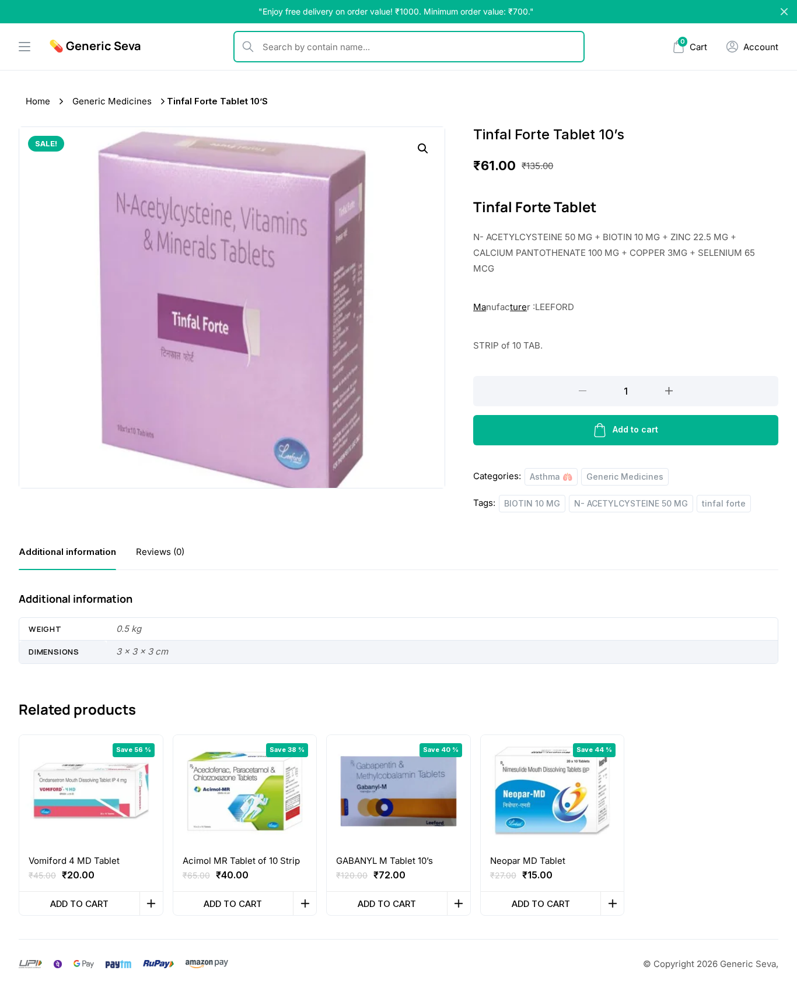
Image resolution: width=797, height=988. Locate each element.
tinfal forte (724, 503)
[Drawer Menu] (24, 46)
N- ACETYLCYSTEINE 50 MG (631, 503)
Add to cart (635, 429)
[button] (423, 148)
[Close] (784, 11)
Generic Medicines (112, 101)
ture (518, 306)
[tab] (67, 551)
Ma (479, 306)
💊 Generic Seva (95, 46)
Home (38, 101)
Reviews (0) (160, 551)
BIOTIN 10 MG (532, 503)
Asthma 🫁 (551, 476)
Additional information (67, 551)
